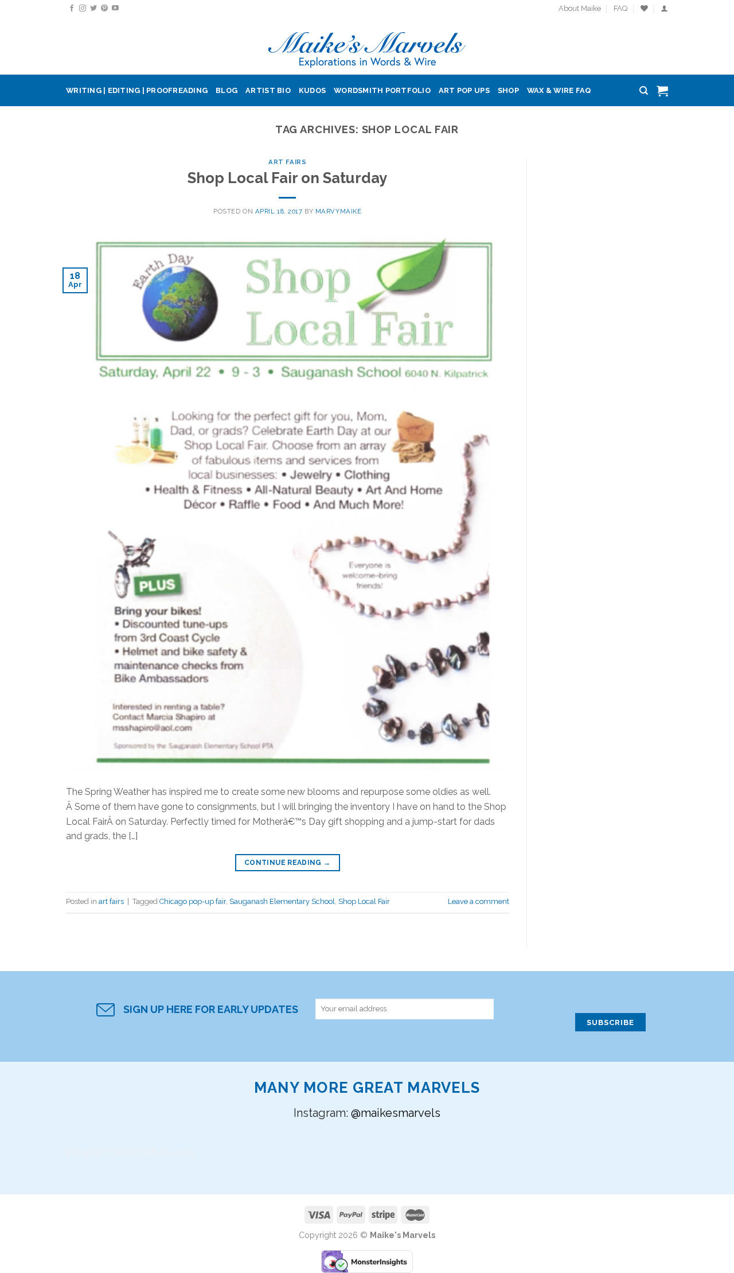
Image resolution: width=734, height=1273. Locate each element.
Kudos (312, 90)
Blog (226, 90)
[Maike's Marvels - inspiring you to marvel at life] (367, 46)
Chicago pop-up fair (192, 901)
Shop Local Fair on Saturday (287, 178)
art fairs (287, 162)
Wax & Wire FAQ (559, 90)
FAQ (620, 8)
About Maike (580, 8)
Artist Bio (268, 90)
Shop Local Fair (364, 901)
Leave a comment (478, 901)
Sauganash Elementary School (282, 901)
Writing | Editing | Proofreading (137, 90)
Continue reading (287, 863)
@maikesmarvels (395, 1113)
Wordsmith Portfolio (382, 90)
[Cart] (662, 90)
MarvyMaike (338, 211)
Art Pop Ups (464, 90)
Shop (508, 90)
